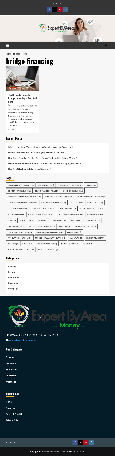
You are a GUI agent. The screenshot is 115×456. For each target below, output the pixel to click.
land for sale (15, 226)
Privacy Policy (12, 420)
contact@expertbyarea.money (22, 340)
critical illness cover (18, 208)
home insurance (95, 214)
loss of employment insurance (40, 226)
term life (87, 244)
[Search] (106, 45)
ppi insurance (74, 232)
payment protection (85, 226)
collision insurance (73, 191)
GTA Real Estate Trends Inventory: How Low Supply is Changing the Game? (45, 163)
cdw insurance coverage (47, 191)
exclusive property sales (92, 208)
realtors (13, 244)
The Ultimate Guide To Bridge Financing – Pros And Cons (22, 98)
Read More (12, 130)
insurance (43, 220)
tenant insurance (70, 244)
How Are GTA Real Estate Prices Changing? (29, 169)
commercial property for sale (90, 197)
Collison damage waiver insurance (24, 197)
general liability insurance (41, 214)
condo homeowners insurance (22, 203)
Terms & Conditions (15, 414)
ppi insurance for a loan (19, 238)
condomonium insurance (53, 203)
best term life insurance (19, 191)
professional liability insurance (50, 238)
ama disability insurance (69, 185)
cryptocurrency (67, 208)
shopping (27, 244)
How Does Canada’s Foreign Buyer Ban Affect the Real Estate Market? (43, 158)
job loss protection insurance (85, 220)
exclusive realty (16, 214)
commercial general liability (58, 197)
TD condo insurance (47, 244)
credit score (76, 203)
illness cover (27, 220)
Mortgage (12, 88)
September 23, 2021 (27, 106)
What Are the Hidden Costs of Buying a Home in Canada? (36, 152)
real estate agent (95, 238)
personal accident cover (20, 232)
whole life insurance (48, 250)
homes (12, 220)
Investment (59, 220)
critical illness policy (44, 208)
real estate (76, 238)
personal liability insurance (49, 232)
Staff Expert (14, 105)
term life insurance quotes (21, 250)
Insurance (13, 272)
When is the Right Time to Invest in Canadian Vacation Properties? (41, 147)
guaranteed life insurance (70, 214)
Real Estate (13, 277)
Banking (91, 185)
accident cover (46, 185)
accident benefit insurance (21, 185)
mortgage (65, 226)
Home (8, 53)
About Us (57, 3)
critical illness (95, 203)
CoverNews (66, 451)
